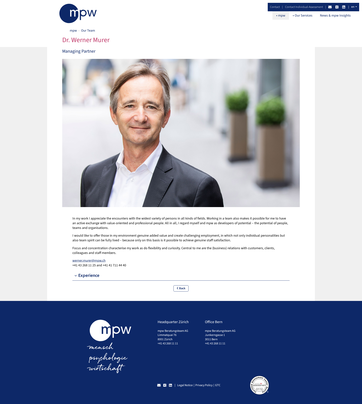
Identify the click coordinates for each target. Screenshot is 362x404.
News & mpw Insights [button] (335, 15)
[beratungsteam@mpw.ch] (330, 7)
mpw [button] (281, 15)
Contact (275, 7)
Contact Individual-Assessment (304, 7)
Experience (88, 275)
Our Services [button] (303, 15)
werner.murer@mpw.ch (89, 260)
